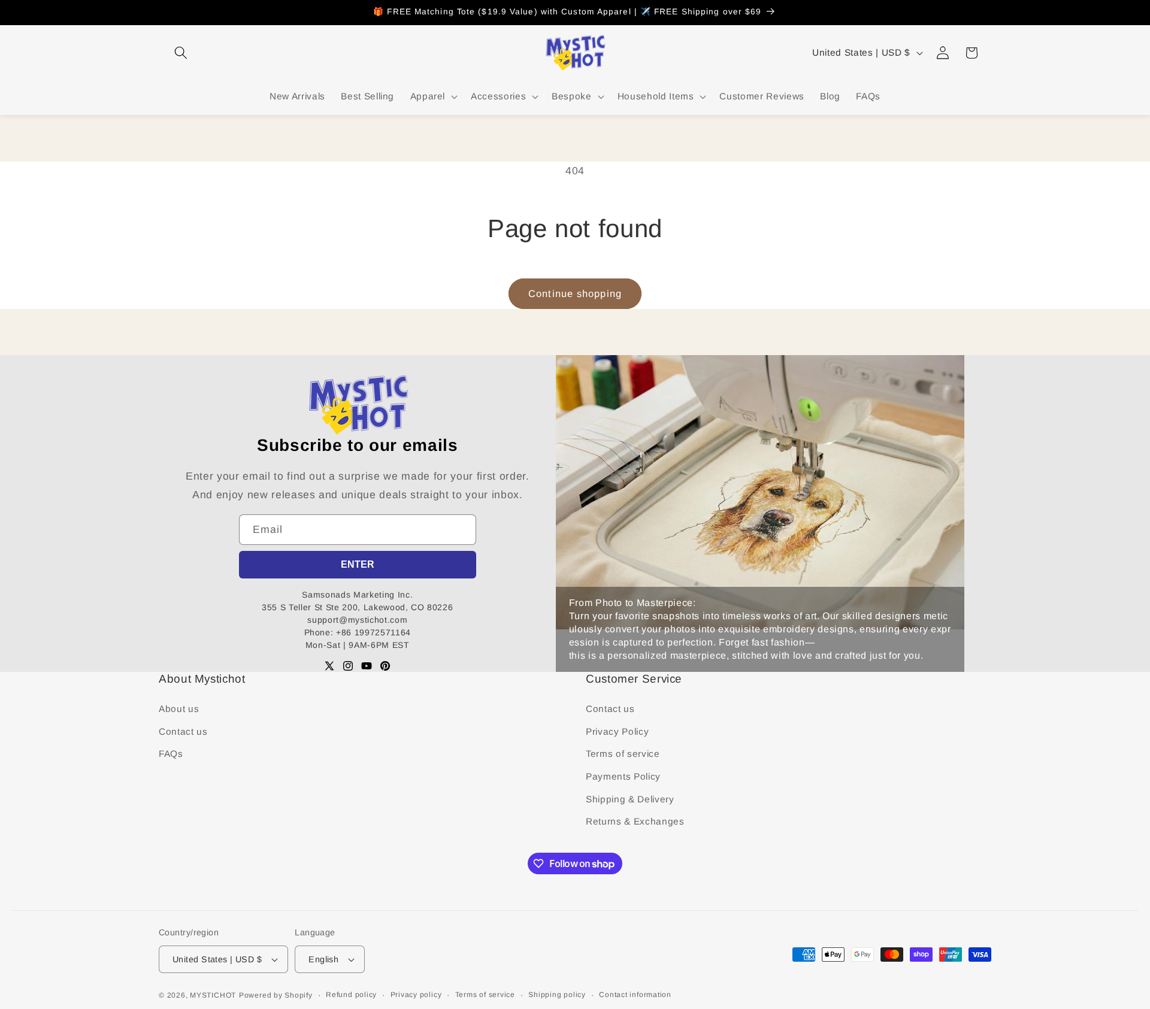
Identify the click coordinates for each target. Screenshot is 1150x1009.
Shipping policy (557, 994)
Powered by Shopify (276, 995)
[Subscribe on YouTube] (367, 666)
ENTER (357, 564)
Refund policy (351, 994)
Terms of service (623, 754)
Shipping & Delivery (630, 799)
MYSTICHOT (213, 995)
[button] (181, 52)
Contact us (183, 731)
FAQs (171, 754)
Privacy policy (416, 994)
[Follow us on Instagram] (348, 666)
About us (179, 709)
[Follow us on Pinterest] (385, 666)
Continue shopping (575, 293)
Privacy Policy (617, 731)
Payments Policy (623, 776)
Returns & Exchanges (635, 821)
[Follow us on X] (329, 666)
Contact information (635, 994)
